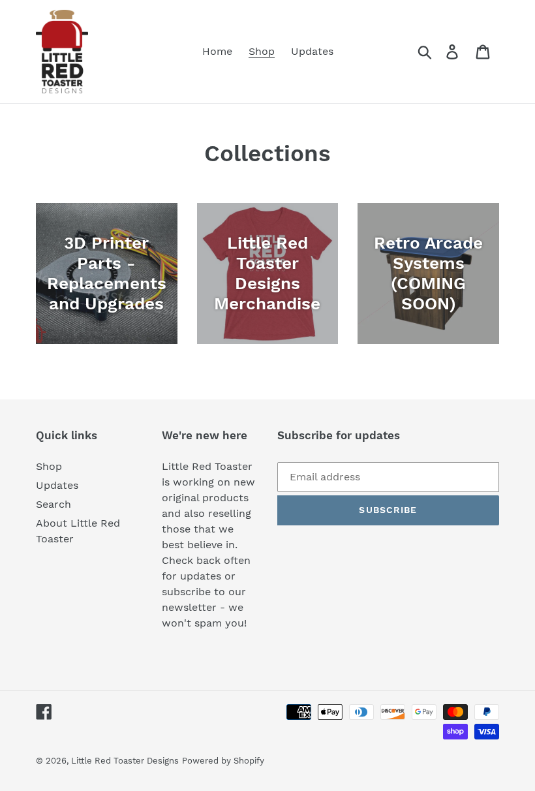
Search (53, 504)
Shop (49, 466)
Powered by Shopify (223, 761)
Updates (57, 485)
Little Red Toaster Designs (125, 761)
